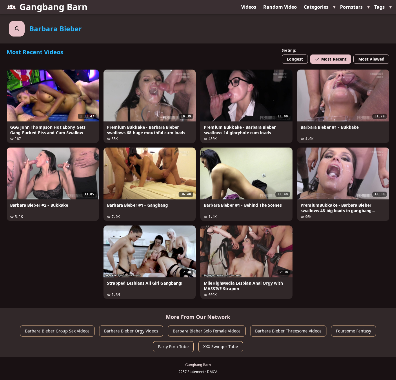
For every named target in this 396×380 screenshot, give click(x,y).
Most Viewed (371, 59)
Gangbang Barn (53, 7)
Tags (379, 7)
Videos (248, 7)
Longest (295, 59)
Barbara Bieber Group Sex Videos (57, 331)
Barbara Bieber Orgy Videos (131, 331)
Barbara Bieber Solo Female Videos (207, 331)
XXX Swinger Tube (220, 346)
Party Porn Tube (173, 346)
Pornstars (351, 7)
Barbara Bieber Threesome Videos (288, 331)
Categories (316, 7)
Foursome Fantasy (353, 331)
